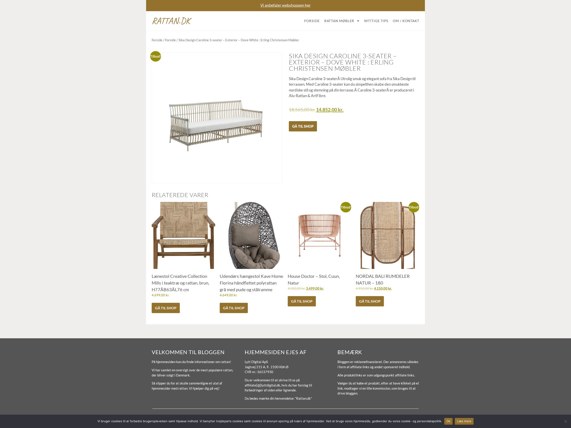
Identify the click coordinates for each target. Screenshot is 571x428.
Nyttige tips (376, 21)
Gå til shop (303, 126)
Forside (312, 21)
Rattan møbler (339, 21)
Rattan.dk (171, 20)
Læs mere (464, 421)
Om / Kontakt (406, 21)
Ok (449, 421)
